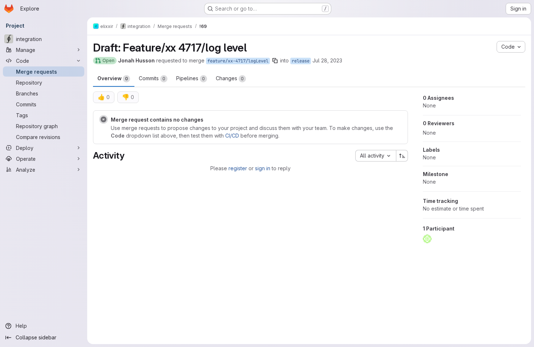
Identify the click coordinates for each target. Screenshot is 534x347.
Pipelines (190, 78)
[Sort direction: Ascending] (402, 156)
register (237, 168)
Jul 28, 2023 (327, 60)
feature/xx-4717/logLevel (237, 61)
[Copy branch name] (275, 60)
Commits (152, 78)
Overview (112, 78)
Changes (230, 78)
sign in (262, 168)
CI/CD (232, 135)
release (301, 61)
